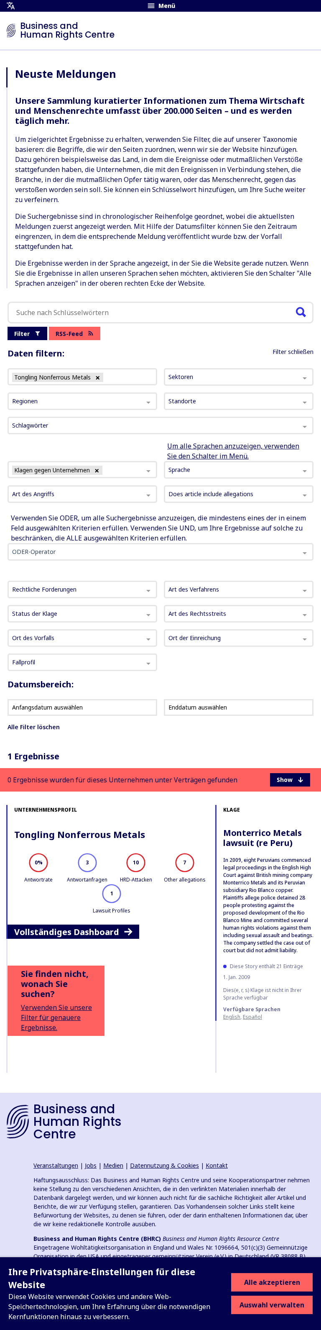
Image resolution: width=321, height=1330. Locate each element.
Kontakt (217, 1165)
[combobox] (82, 469)
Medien (113, 1165)
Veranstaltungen (55, 1165)
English (231, 1016)
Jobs (91, 1165)
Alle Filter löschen (34, 727)
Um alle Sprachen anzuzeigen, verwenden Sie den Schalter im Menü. (233, 451)
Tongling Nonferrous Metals (79, 834)
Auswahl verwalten (271, 1304)
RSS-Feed (69, 334)
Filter (22, 334)
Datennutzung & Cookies (164, 1165)
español (252, 1016)
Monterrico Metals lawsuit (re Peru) (262, 837)
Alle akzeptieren (272, 1282)
